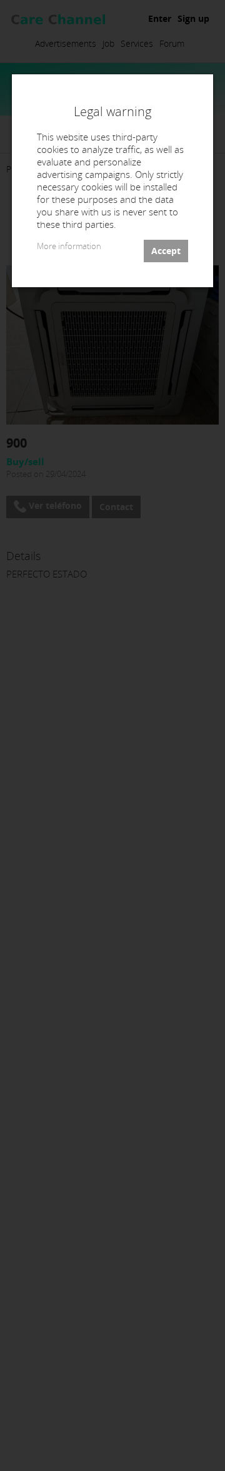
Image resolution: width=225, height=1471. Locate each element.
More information (69, 246)
